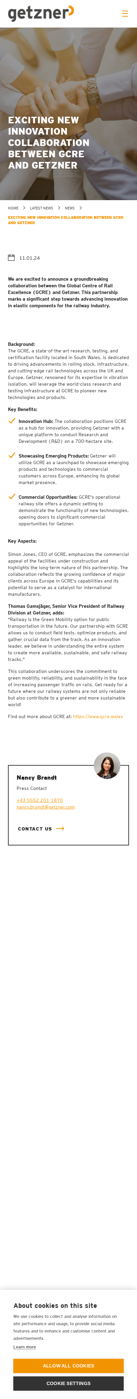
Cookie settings (68, 1383)
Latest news (41, 208)
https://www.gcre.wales (98, 716)
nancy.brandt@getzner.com (46, 807)
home (13, 208)
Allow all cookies (68, 1365)
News (70, 208)
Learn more (24, 1346)
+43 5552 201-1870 (40, 800)
